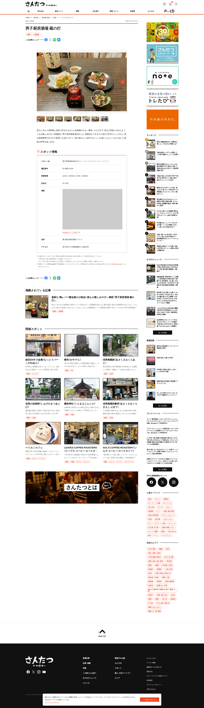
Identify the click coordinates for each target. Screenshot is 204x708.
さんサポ (118, 663)
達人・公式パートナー (123, 673)
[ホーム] (28, 11)
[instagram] (38, 672)
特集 (84, 668)
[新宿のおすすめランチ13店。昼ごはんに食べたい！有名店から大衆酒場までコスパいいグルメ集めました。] (162, 190)
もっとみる (162, 332)
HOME (28, 17)
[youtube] (44, 672)
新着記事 (86, 658)
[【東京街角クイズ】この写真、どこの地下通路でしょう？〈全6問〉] (162, 155)
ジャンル (86, 682)
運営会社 (150, 671)
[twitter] (33, 672)
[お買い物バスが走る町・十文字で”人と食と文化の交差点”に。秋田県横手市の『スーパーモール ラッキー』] (162, 237)
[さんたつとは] (82, 487)
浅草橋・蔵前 (46, 17)
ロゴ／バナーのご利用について (157, 676)
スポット (118, 668)
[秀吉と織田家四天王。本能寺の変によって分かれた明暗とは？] (162, 144)
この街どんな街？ (89, 673)
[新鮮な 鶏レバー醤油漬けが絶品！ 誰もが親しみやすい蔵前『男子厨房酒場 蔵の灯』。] (82, 306)
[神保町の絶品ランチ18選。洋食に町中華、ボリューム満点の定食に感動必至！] (162, 248)
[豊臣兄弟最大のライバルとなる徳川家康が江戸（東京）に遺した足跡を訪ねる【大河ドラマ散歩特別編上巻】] (162, 167)
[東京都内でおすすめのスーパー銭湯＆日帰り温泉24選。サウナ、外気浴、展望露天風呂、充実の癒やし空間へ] (162, 202)
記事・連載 (87, 663)
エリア (117, 677)
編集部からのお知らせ (154, 667)
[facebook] (28, 672)
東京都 (36, 17)
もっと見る (162, 469)
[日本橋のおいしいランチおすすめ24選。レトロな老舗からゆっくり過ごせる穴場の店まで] (162, 225)
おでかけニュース (89, 677)
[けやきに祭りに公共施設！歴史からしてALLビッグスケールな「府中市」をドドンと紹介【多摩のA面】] (162, 213)
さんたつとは (151, 658)
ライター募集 (151, 662)
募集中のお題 (120, 658)
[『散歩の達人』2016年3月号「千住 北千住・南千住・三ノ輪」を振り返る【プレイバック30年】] (162, 178)
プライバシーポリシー (154, 685)
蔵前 (54, 17)
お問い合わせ (116, 264)
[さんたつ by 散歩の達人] (41, 4)
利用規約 (150, 680)
